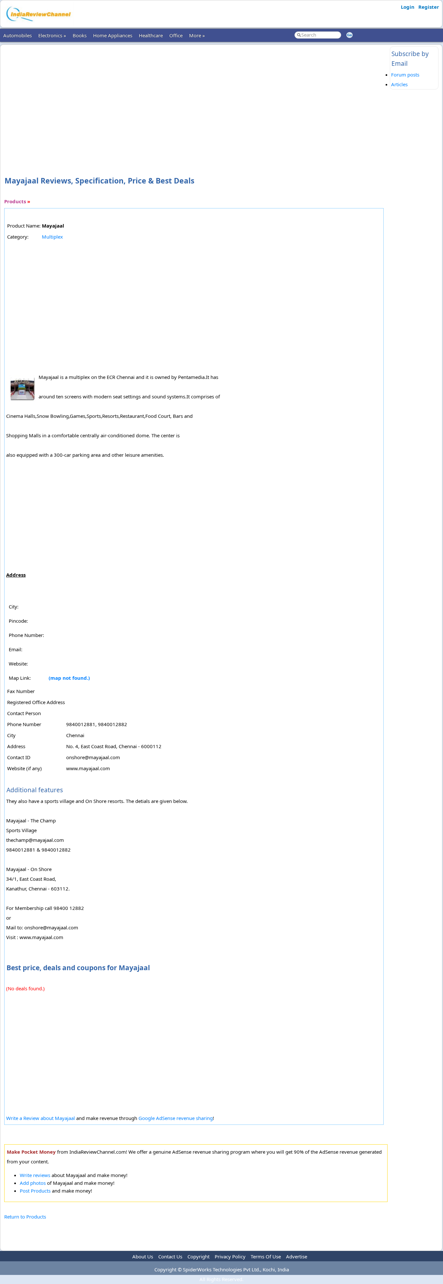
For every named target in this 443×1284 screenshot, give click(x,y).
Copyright (198, 1256)
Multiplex (52, 236)
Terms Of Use (266, 1256)
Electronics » (52, 35)
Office (176, 35)
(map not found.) (69, 678)
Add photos (33, 1183)
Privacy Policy (230, 1256)
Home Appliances (112, 35)
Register (428, 7)
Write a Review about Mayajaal (40, 1118)
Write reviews (35, 1175)
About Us (142, 1256)
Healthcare (151, 35)
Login (407, 7)
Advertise (296, 1256)
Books (80, 35)
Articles (399, 84)
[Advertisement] (196, 99)
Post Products (35, 1190)
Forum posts (405, 74)
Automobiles (17, 35)
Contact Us (170, 1256)
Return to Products (25, 1216)
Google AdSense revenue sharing (175, 1118)
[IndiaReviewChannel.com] (38, 23)
